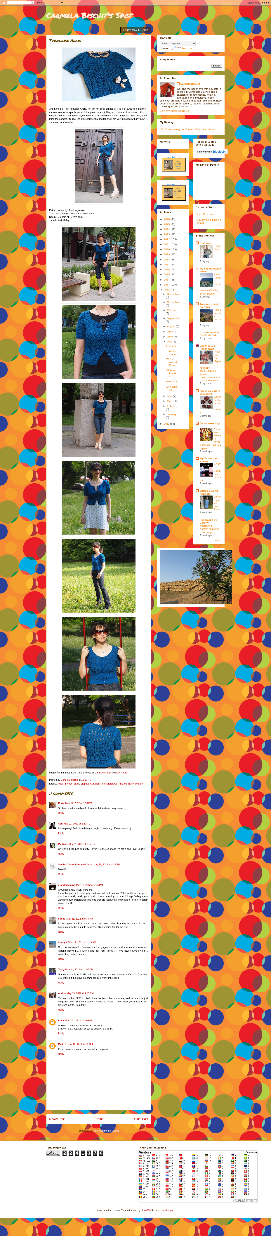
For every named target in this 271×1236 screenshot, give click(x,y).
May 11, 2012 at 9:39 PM (79, 918)
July (169, 331)
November (173, 302)
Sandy (61, 918)
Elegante (171, 345)
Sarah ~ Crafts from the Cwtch (75, 864)
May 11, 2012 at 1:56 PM (78, 803)
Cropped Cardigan (90, 783)
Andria (62, 993)
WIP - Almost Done (171, 362)
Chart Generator (205, 214)
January (171, 414)
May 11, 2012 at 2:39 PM (77, 823)
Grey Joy (171, 381)
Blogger (169, 1210)
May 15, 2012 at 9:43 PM (80, 993)
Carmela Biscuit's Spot (89, 15)
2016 (167, 269)
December (173, 294)
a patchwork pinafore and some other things (209, 529)
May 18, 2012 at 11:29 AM (81, 1044)
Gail (60, 823)
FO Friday (121, 772)
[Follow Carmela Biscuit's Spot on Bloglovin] (212, 153)
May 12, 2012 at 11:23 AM (82, 942)
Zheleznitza (171, 388)
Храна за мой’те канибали (210, 392)
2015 (167, 274)
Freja (61, 1020)
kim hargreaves (109, 783)
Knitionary (206, 242)
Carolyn (62, 942)
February (172, 406)
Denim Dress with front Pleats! (217, 503)
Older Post (141, 1119)
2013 (167, 284)
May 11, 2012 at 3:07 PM (82, 844)
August (171, 326)
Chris (61, 803)
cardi (76, 783)
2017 (167, 264)
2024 (167, 229)
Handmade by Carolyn (208, 521)
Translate (187, 48)
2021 (167, 244)
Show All (218, 540)
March (171, 401)
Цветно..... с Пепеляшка (207, 347)
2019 (167, 254)
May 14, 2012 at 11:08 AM (79, 969)
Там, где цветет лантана (210, 305)
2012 (167, 289)
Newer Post (57, 1119)
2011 (167, 423)
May (170, 341)
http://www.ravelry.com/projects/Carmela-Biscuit (187, 129)
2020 (167, 249)
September (173, 318)
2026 (167, 219)
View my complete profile (174, 110)
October (171, 310)
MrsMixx (63, 844)
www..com (174, 157)
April (170, 396)
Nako (131, 783)
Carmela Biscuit (190, 83)
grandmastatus (66, 885)
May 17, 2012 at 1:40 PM (78, 1020)
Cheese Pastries (171, 373)
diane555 (146, 1210)
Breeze (68, 783)
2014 (167, 279)
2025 (167, 224)
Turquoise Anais (172, 352)
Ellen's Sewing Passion (209, 492)
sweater (139, 783)
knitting (123, 783)
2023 (167, 234)
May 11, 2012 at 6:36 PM (89, 885)
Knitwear (178, 166)
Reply (61, 813)
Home (99, 1119)
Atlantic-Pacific (209, 332)
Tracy (61, 969)
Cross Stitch (176, 194)
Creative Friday (103, 772)
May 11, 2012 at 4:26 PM (106, 864)
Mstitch (62, 1044)
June (170, 336)
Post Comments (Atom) (106, 1130)
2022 (167, 239)
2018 (167, 259)
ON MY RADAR (208, 335)
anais (60, 783)
